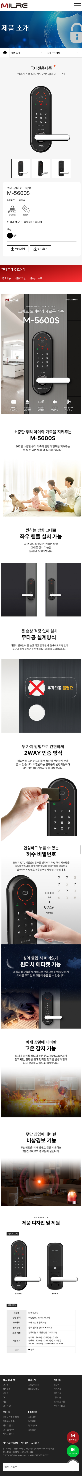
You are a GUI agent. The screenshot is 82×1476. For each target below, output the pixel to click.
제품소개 (32, 1380)
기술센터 (57, 1380)
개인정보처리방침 (10, 1443)
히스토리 (6, 1389)
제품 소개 (15, 52)
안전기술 (57, 1389)
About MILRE (9, 1380)
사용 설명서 (19, 248)
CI (4, 1397)
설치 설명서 (42, 248)
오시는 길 (7, 1406)
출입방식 (57, 1385)
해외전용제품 (33, 1389)
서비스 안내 (8, 1425)
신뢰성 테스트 (59, 1406)
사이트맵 (24, 1443)
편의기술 (57, 1393)
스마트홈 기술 (59, 1401)
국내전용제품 (53, 52)
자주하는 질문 (8, 1421)
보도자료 (32, 1421)
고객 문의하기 (8, 1429)
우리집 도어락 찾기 (11, 1417)
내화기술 (57, 1397)
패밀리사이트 (10, 1467)
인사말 (5, 1385)
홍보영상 (32, 1429)
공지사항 (32, 1417)
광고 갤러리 (33, 1425)
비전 (5, 1401)
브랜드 (5, 1393)
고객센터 (6, 1412)
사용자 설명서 (8, 1434)
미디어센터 (33, 1412)
